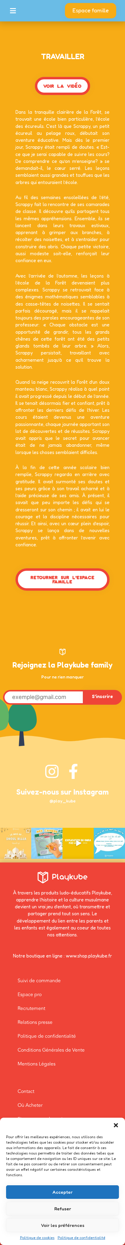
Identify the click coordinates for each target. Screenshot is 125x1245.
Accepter (62, 1192)
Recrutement (31, 1008)
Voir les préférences (62, 1225)
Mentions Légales (37, 1064)
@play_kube (62, 800)
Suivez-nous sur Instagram (62, 791)
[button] (116, 1125)
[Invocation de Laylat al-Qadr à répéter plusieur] (109, 843)
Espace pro (30, 994)
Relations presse (35, 1022)
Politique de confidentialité (81, 1237)
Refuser (62, 1209)
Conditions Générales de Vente (51, 1050)
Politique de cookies (37, 1237)
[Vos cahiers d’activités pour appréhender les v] (46, 843)
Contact (26, 1091)
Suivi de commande (39, 980)
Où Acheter (30, 1105)
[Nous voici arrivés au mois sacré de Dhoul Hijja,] (15, 843)
